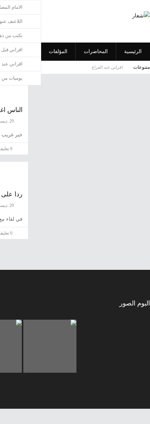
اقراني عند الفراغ (107, 67)
